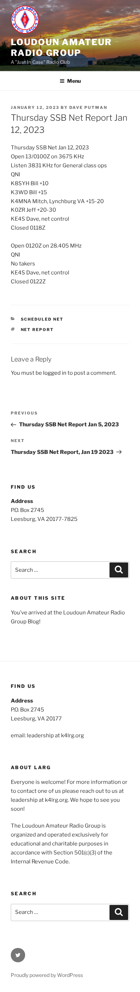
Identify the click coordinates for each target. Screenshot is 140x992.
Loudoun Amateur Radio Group (61, 47)
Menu (74, 81)
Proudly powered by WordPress (47, 975)
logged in (54, 373)
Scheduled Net (42, 319)
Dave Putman (88, 107)
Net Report (37, 329)
